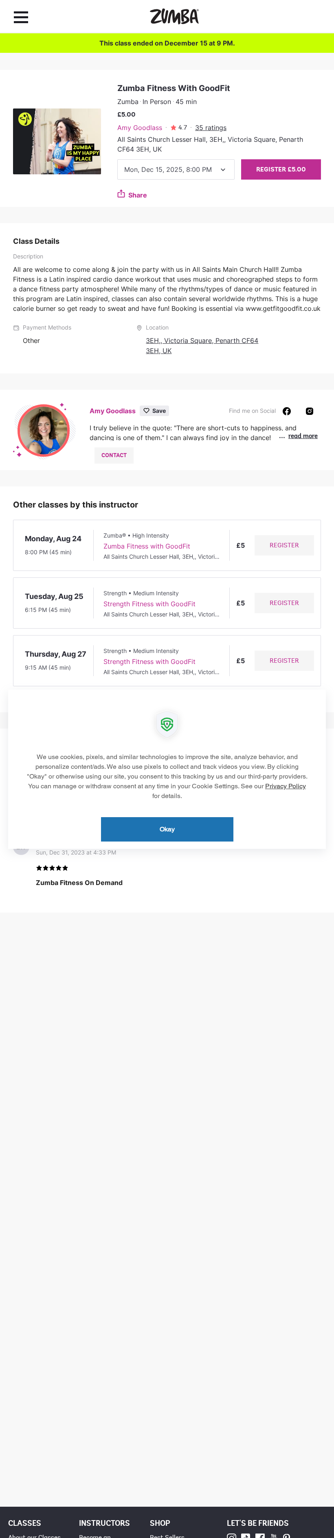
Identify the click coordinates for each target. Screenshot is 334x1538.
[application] (167, 769)
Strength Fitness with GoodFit (149, 604)
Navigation (21, 17)
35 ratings (210, 128)
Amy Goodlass (139, 128)
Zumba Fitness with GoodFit (146, 546)
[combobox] (176, 169)
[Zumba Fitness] (174, 16)
